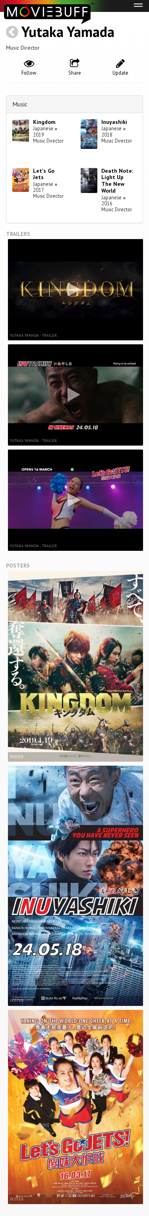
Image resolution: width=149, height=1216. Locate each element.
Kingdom (44, 121)
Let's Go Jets (43, 174)
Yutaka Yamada (67, 31)
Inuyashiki (114, 121)
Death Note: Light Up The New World (117, 180)
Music (19, 104)
